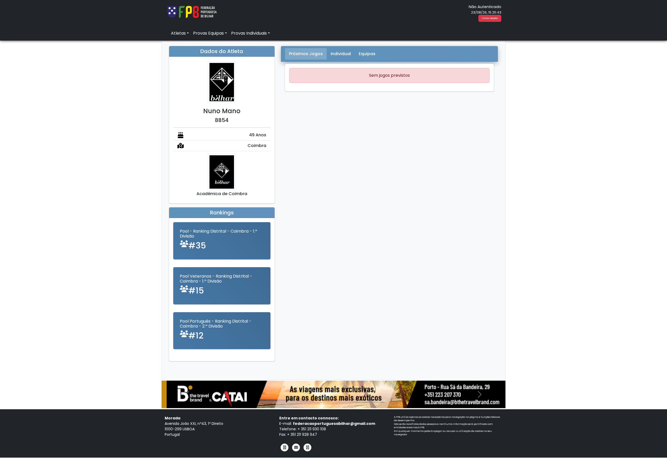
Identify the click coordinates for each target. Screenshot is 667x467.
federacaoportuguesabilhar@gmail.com (334, 423)
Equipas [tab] (367, 54)
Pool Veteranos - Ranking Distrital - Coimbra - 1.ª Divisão (216, 278)
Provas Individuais (249, 33)
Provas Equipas (208, 33)
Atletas (178, 33)
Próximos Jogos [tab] (306, 54)
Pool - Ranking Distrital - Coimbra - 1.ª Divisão (218, 233)
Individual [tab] (341, 54)
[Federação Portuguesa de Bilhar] (192, 11)
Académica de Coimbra (221, 194)
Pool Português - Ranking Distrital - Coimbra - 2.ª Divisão (215, 323)
